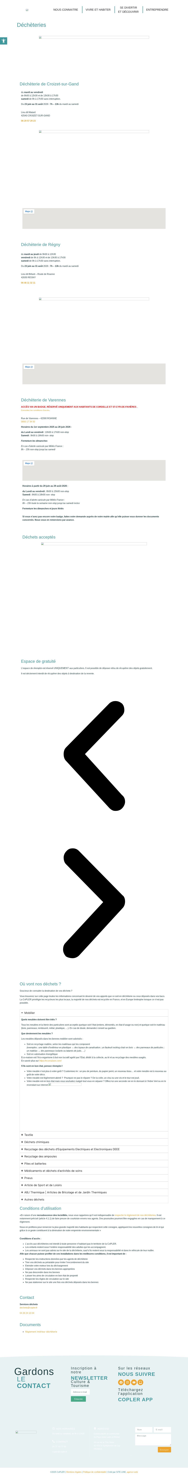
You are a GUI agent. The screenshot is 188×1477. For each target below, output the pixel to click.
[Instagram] (127, 1382)
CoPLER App (135, 1399)
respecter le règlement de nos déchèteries (135, 1215)
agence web (132, 1472)
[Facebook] (121, 1382)
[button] (94, 756)
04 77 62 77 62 (59, 1446)
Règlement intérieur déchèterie (41, 1331)
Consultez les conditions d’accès (35, 410)
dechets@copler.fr (28, 1307)
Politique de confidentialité (94, 1472)
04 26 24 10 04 (27, 1313)
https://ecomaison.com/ (50, 1061)
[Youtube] (134, 1382)
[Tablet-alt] (140, 1382)
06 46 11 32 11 (28, 283)
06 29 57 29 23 (28, 121)
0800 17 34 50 (28, 421)
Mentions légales (73, 1472)
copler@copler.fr (59, 1451)
